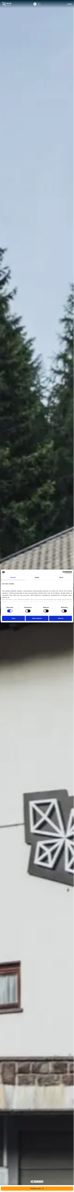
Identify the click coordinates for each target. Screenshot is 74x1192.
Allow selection (37, 618)
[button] (33, 1181)
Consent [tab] (13, 577)
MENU (69, 4)
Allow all (60, 618)
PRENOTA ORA (35, 1188)
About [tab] (61, 577)
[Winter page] (38, 4)
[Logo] (6, 3)
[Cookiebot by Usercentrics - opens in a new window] (64, 572)
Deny (13, 618)
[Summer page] (35, 4)
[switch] (28, 610)
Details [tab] (37, 577)
